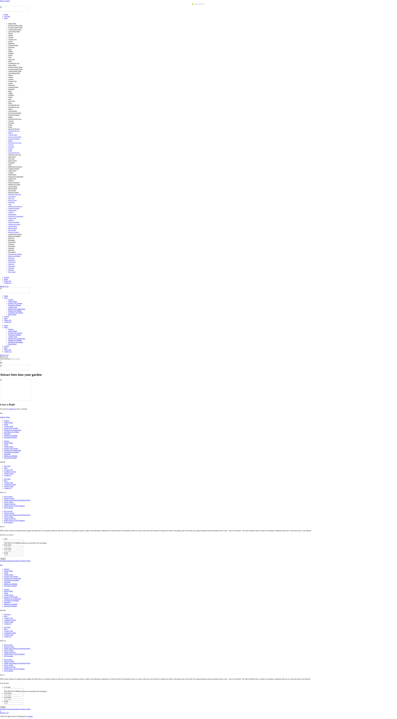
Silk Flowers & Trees (14, 154)
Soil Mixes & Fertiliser (15, 234)
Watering (11, 180)
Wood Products (12, 186)
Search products (5, 359)
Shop (6, 298)
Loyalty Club (8, 470)
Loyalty (6, 316)
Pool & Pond (12, 190)
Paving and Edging (13, 182)
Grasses (10, 41)
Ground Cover (12, 39)
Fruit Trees (11, 59)
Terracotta (11, 123)
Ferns (9, 57)
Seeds (6, 424)
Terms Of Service (10, 504)
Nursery (10, 33)
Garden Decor (12, 170)
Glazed (10, 125)
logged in (12, 409)
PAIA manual (8, 508)
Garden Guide (8, 473)
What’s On (7, 320)
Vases (9, 164)
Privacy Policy (9, 502)
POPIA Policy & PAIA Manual (14, 506)
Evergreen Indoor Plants (15, 27)
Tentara (30, 716)
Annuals (10, 35)
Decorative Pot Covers (14, 119)
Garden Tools (12, 178)
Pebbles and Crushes (14, 184)
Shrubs (10, 55)
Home (6, 296)
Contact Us (7, 322)
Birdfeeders (11, 240)
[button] (200, 18)
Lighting (10, 172)
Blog (5, 318)
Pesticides (11, 244)
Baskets (10, 117)
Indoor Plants (12, 23)
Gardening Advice (10, 472)
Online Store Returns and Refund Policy (17, 500)
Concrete (10, 121)
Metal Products (12, 188)
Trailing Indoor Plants (14, 29)
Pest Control (12, 252)
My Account (8, 496)
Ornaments (11, 162)
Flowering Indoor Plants (15, 25)
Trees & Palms (12, 111)
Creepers (10, 37)
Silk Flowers (12, 157)
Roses (10, 49)
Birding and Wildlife (14, 236)
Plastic (10, 127)
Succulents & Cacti (13, 63)
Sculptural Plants (13, 45)
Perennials (11, 47)
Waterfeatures (12, 174)
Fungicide (11, 248)
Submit (3, 559)
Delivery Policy (9, 498)
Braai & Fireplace (13, 192)
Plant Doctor (12, 242)
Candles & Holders (13, 168)
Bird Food (11, 238)
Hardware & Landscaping (15, 176)
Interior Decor (12, 160)
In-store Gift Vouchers (14, 113)
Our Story (7, 466)
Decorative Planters (14, 115)
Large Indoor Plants (14, 31)
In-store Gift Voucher (15, 303)
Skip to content (5, 1)
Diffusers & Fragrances (15, 166)
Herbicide (11, 250)
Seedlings (11, 53)
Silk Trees (11, 159)
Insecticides (11, 246)
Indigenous (11, 43)
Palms (10, 61)
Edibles (10, 51)
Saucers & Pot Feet (14, 129)
